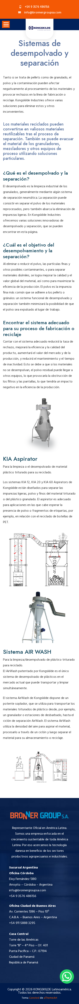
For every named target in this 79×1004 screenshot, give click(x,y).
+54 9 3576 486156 (22, 896)
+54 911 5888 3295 (22, 923)
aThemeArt (50, 998)
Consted (34, 998)
